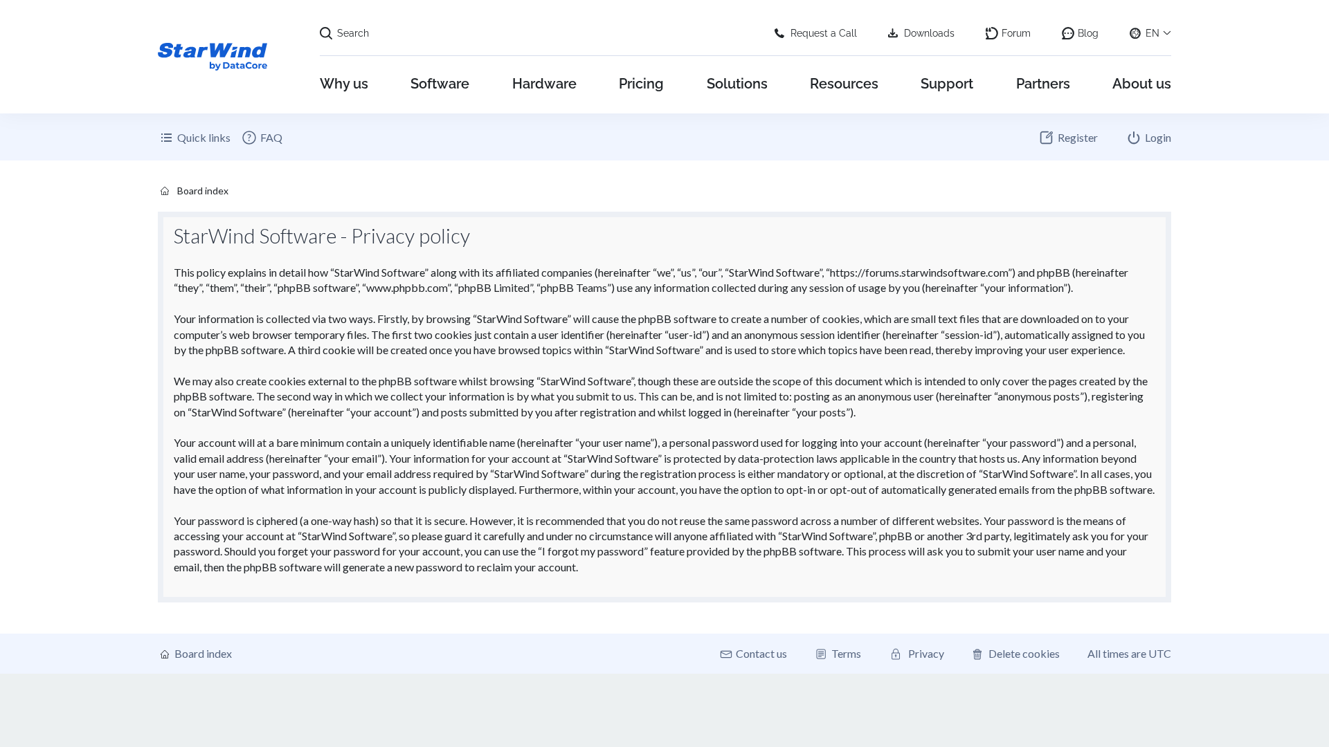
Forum (1016, 33)
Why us (344, 83)
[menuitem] (261, 137)
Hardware (544, 83)
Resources (844, 83)
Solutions (737, 83)
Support (947, 83)
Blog (1088, 33)
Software (439, 83)
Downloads (929, 33)
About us (1141, 83)
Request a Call (823, 33)
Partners (1043, 83)
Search (353, 33)
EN (1152, 33)
